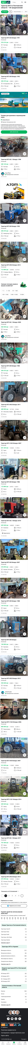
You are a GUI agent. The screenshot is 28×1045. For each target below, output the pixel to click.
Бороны (13, 991)
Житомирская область (13, 958)
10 (26, 919)
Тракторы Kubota (13, 940)
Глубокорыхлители (13, 996)
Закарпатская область (13, 961)
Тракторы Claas (13, 931)
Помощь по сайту (14, 1015)
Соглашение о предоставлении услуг (13, 1033)
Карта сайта (5, 1035)
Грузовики (13, 1002)
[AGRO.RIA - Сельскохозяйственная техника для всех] (6, 2)
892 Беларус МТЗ (13, 981)
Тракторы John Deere (13, 937)
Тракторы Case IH (13, 929)
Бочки (13, 993)
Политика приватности (8, 1030)
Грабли (13, 999)
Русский (23, 1039)
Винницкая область (13, 950)
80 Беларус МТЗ (13, 973)
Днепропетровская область (13, 956)
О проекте (4, 1027)
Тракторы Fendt (13, 934)
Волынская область (13, 953)
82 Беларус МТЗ (13, 976)
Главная (2, 1044)
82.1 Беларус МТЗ (13, 979)
